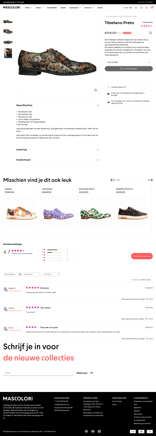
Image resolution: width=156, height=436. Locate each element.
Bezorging (138, 414)
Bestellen (137, 408)
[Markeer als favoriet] (150, 33)
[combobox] (32, 274)
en (127, 8)
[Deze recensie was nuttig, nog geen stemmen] (146, 319)
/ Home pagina (111, 16)
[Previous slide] (113, 180)
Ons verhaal (117, 401)
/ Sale (120, 16)
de (131, 8)
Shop (114, 404)
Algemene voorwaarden (143, 401)
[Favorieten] (141, 8)
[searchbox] (10, 274)
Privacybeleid (139, 420)
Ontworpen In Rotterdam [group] (31, 2)
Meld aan (82, 373)
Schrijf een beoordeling (142, 256)
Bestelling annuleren (142, 423)
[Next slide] (150, 180)
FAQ (135, 404)
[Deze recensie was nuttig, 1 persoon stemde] (147, 299)
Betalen (137, 411)
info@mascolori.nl (62, 404)
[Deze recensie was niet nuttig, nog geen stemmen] (150, 299)
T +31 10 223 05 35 (61, 401)
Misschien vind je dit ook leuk (37, 180)
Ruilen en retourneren (143, 417)
